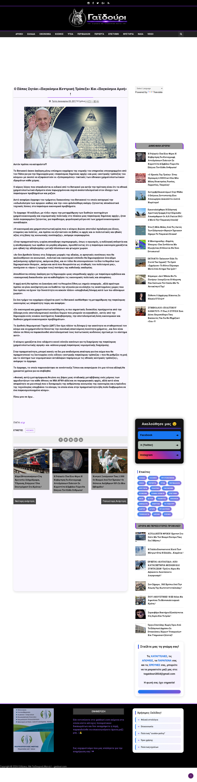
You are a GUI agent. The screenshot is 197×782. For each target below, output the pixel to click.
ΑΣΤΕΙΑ (150, 499)
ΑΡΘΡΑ (152, 509)
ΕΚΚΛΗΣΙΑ (174, 499)
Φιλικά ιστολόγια (148, 720)
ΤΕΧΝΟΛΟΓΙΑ (144, 514)
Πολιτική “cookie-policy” (151, 733)
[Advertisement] (98, 62)
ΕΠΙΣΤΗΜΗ (113, 34)
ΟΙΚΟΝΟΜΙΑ (45, 34)
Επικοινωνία (145, 726)
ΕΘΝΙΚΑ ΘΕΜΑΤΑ (157, 493)
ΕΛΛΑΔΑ (31, 34)
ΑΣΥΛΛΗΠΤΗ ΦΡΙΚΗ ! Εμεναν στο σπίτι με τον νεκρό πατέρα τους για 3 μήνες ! (165, 537)
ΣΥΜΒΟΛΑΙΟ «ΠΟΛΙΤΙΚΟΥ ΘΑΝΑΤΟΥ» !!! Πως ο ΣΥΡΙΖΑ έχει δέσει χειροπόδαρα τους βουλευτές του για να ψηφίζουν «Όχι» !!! (165, 314)
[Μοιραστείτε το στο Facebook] (94, 101)
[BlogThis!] (89, 101)
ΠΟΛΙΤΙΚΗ (155, 488)
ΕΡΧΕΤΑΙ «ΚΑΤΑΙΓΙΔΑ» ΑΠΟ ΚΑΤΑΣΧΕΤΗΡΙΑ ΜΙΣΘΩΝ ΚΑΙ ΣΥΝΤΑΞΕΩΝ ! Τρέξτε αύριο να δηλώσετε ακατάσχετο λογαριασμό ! (164, 568)
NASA (140, 34)
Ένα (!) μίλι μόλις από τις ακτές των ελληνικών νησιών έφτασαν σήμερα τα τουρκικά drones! (165, 230)
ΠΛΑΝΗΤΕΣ (161, 499)
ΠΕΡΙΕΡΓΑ (99, 34)
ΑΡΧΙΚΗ (19, 34)
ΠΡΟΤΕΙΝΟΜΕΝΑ (167, 478)
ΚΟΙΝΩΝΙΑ (143, 493)
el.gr (23, 422)
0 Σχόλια (81, 101)
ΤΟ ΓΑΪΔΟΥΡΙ (169, 504)
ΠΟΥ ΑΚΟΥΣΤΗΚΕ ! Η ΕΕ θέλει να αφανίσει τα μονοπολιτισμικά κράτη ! (165, 600)
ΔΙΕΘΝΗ (157, 514)
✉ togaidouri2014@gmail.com (159, 691)
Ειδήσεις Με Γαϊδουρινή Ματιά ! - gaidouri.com (42, 766)
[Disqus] (70, 551)
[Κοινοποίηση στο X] (92, 101)
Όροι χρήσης (145, 740)
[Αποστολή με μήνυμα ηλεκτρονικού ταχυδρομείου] (86, 101)
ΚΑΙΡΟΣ (142, 509)
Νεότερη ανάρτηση (24, 501)
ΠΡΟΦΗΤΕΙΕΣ (164, 509)
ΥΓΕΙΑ (70, 34)
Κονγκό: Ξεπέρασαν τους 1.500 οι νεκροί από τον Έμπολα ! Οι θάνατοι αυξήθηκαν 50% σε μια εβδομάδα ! (109, 481)
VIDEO (150, 34)
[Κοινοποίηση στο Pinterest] (97, 101)
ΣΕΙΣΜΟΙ (167, 514)
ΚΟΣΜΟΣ (59, 34)
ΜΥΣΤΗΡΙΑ (128, 34)
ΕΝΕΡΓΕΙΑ (156, 504)
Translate (158, 92)
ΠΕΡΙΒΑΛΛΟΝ (83, 34)
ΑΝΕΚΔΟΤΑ (143, 504)
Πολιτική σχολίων (148, 747)
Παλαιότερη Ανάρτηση (114, 501)
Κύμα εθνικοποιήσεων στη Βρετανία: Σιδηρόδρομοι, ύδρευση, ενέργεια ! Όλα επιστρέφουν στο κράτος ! (28, 481)
